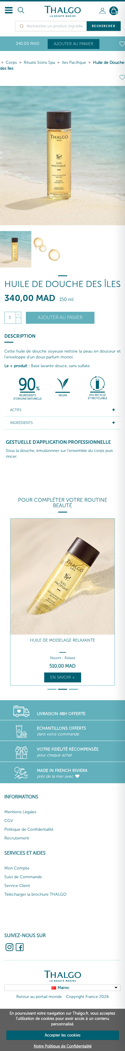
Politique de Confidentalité (28, 829)
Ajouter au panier (73, 43)
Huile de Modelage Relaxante (62, 640)
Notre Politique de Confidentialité (63, 1046)
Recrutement (16, 838)
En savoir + (62, 677)
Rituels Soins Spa (39, 62)
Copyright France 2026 (87, 996)
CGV (8, 820)
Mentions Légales (20, 811)
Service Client (17, 885)
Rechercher (103, 26)
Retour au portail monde (39, 996)
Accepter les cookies (63, 1035)
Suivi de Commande (23, 876)
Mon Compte (16, 868)
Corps (11, 62)
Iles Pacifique (74, 62)
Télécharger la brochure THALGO (35, 894)
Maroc (63, 987)
